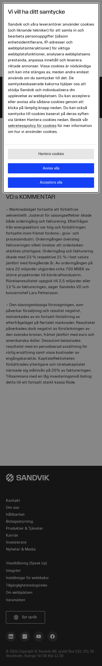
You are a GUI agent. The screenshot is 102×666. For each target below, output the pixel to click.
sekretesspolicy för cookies (32, 125)
